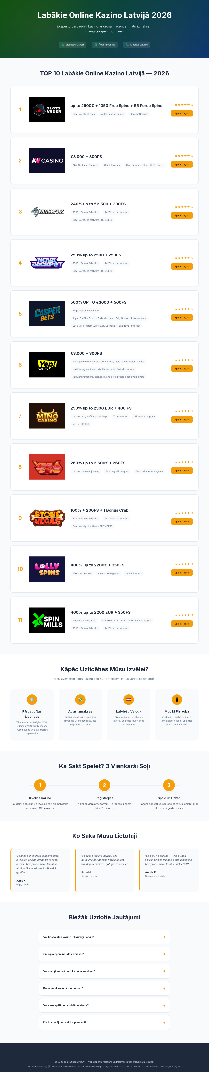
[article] (104, 109)
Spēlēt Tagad (182, 113)
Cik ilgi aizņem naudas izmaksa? (64, 954)
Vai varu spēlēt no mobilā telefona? (66, 1005)
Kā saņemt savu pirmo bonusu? (63, 988)
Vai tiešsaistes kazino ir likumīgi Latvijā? (69, 937)
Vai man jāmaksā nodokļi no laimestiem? (69, 971)
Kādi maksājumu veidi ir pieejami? (64, 1022)
